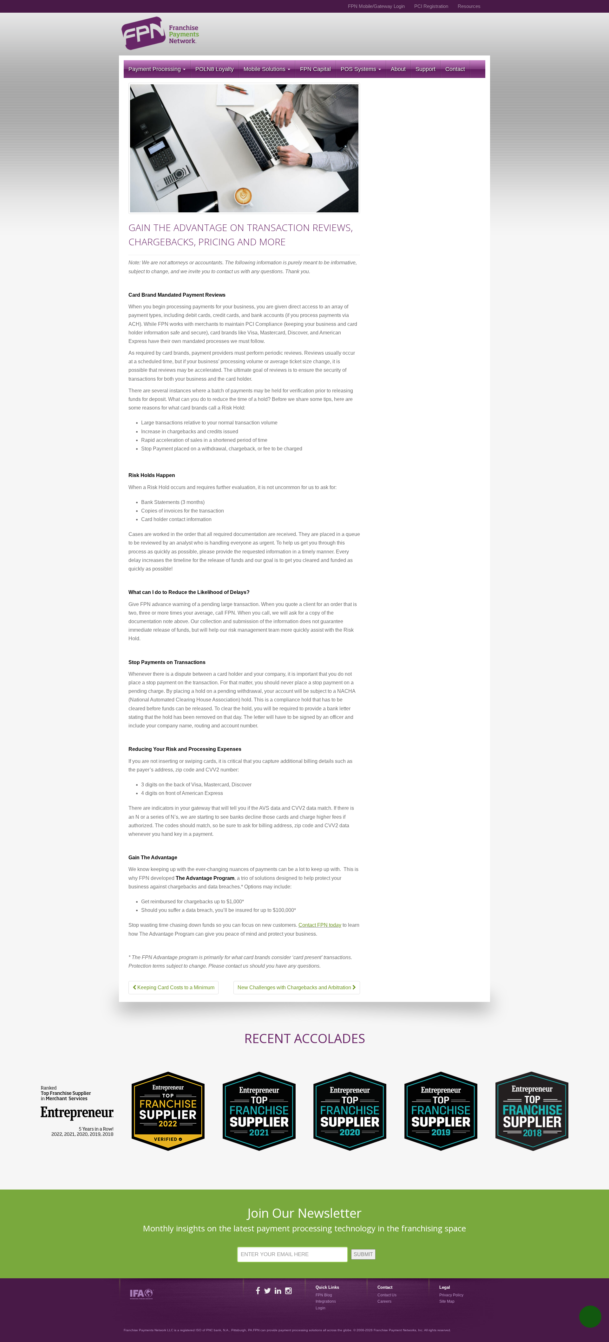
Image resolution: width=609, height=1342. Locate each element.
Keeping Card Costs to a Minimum (175, 987)
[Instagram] (288, 1291)
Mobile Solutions (265, 69)
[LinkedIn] (278, 1291)
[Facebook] (258, 1291)
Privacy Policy (451, 1295)
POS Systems (359, 69)
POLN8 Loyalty (214, 69)
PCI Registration (431, 6)
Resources (469, 6)
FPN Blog (324, 1295)
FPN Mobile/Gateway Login (376, 6)
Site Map (447, 1302)
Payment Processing (155, 69)
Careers (384, 1302)
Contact (455, 69)
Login (320, 1308)
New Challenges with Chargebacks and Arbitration (295, 987)
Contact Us (386, 1295)
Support (425, 69)
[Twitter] (267, 1291)
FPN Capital (315, 69)
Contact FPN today (319, 925)
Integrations (326, 1302)
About (398, 69)
